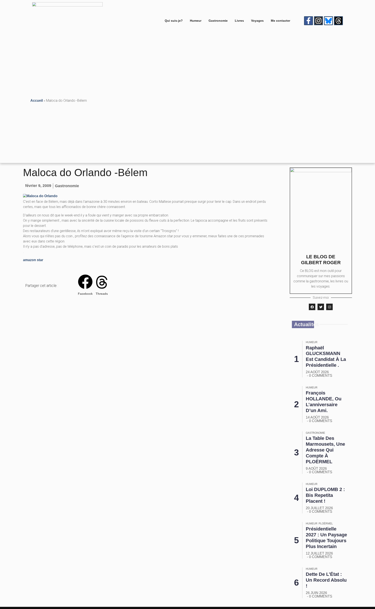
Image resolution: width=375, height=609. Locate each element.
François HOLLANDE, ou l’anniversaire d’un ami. (323, 401)
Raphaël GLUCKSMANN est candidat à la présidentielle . (326, 356)
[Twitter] (320, 307)
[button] (85, 285)
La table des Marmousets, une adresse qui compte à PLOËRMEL (325, 449)
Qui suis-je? (174, 20)
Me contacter (280, 20)
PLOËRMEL (326, 523)
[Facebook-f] (308, 20)
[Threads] (338, 20)
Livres (239, 20)
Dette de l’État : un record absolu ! (326, 580)
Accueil (36, 100)
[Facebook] (312, 307)
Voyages (257, 20)
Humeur (195, 20)
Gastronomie (218, 20)
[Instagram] (318, 20)
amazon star (33, 260)
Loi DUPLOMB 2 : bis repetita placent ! (325, 495)
